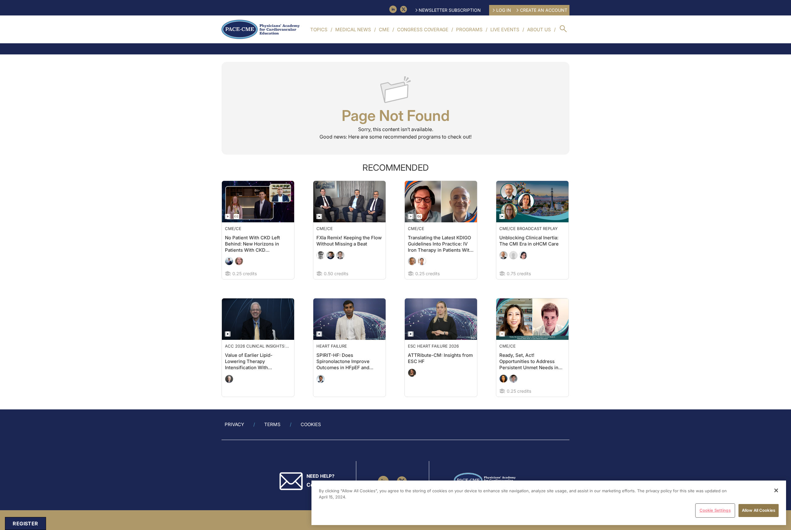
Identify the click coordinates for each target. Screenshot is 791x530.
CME (384, 29)
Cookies (311, 424)
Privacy (234, 424)
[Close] (776, 490)
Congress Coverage (422, 29)
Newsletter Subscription (450, 10)
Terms (272, 424)
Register (25, 523)
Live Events (504, 29)
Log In (503, 10)
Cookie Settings (715, 510)
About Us (539, 29)
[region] (548, 503)
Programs (469, 29)
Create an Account (543, 10)
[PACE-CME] (261, 29)
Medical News (353, 29)
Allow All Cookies (758, 510)
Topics (319, 29)
